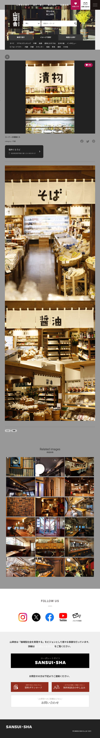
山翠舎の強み (22, 5)
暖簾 (14, 431)
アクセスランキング (24, 43)
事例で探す (21, 37)
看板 (48, 47)
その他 (65, 47)
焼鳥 (40, 43)
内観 (26, 47)
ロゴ (7, 431)
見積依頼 (64, 5)
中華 (34, 43)
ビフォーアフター (16, 47)
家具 (53, 47)
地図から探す (70, 37)
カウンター (40, 47)
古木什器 (61, 43)
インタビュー (71, 43)
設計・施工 (38, 5)
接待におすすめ (50, 43)
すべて (12, 43)
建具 (59, 47)
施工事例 (52, 5)
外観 (32, 47)
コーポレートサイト (44, 646)
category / (8, 141)
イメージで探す (45, 37)
